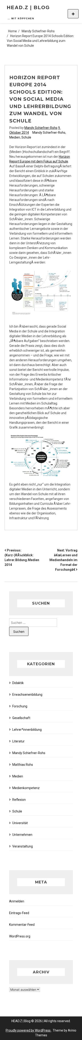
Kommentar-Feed (22, 924)
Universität (20, 823)
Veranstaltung (22, 846)
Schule (26, 137)
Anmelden (16, 901)
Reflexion (19, 799)
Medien (14, 137)
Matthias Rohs (22, 764)
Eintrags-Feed (19, 913)
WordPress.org (19, 936)
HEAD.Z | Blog (28, 7)
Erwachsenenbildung (27, 694)
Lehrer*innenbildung (27, 729)
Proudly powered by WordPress (28, 1030)
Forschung (19, 706)
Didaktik (18, 683)
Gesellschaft (21, 718)
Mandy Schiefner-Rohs (40, 128)
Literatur (18, 741)
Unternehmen (22, 834)
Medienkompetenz (26, 788)
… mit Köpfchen (21, 18)
